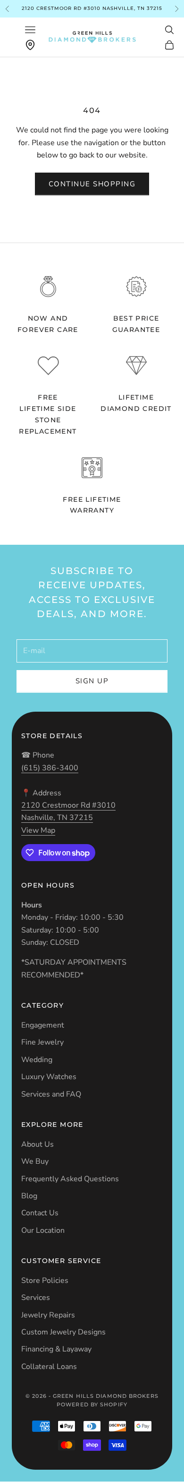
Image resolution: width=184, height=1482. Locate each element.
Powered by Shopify (92, 1404)
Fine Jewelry (42, 1042)
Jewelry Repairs (48, 1315)
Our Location (43, 1230)
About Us (37, 1144)
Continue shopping (92, 184)
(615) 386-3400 (49, 768)
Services (35, 1297)
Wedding (36, 1060)
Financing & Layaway (56, 1349)
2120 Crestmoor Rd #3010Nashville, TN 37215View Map (68, 818)
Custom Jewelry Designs (63, 1332)
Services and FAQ (51, 1094)
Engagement (42, 1025)
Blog (29, 1196)
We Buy (35, 1161)
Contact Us (40, 1213)
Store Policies (44, 1280)
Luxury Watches (48, 1077)
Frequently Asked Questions (70, 1179)
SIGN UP (92, 681)
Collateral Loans (49, 1366)
